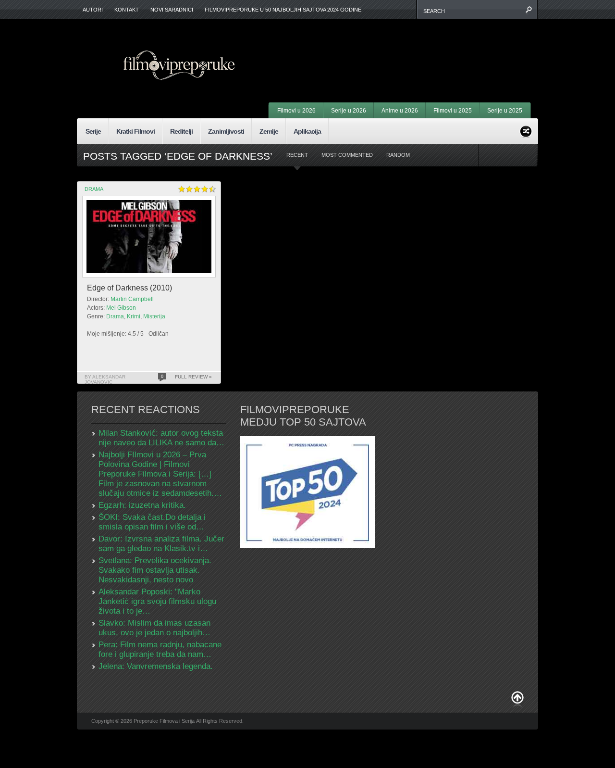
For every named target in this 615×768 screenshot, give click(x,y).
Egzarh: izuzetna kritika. (142, 505)
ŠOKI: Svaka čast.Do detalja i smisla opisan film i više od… (152, 522)
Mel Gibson (121, 307)
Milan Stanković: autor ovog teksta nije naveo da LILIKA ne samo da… (161, 437)
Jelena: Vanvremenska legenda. (155, 666)
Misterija (154, 316)
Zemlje (268, 131)
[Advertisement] (411, 48)
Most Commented (347, 155)
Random (398, 155)
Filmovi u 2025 (452, 110)
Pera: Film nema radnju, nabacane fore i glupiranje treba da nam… (159, 649)
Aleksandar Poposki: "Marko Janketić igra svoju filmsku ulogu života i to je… (157, 601)
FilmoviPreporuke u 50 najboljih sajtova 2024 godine (283, 10)
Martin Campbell (132, 299)
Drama (94, 189)
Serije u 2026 (348, 110)
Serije (93, 131)
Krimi (133, 316)
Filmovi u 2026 (296, 110)
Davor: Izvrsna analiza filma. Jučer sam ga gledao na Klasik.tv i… (161, 543)
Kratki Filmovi (135, 131)
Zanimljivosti (226, 131)
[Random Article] (526, 130)
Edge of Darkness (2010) (129, 288)
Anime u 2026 (399, 110)
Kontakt (126, 10)
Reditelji (181, 131)
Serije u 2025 (504, 110)
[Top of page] (517, 699)
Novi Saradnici (171, 10)
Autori (93, 10)
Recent (297, 155)
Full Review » (193, 376)
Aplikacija (307, 131)
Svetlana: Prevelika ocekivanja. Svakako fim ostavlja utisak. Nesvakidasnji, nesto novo (154, 570)
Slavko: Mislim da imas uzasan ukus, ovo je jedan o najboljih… (154, 627)
